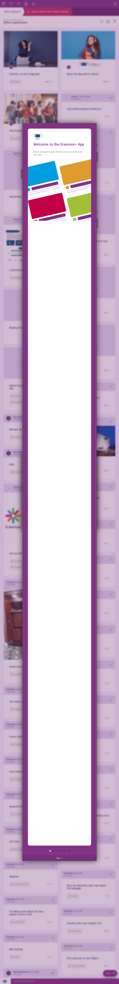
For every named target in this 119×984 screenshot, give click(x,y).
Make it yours (61, 851)
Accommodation (65, 851)
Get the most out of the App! (68, 851)
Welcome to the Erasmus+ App (50, 851)
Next (59, 858)
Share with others (57, 851)
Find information (54, 851)
